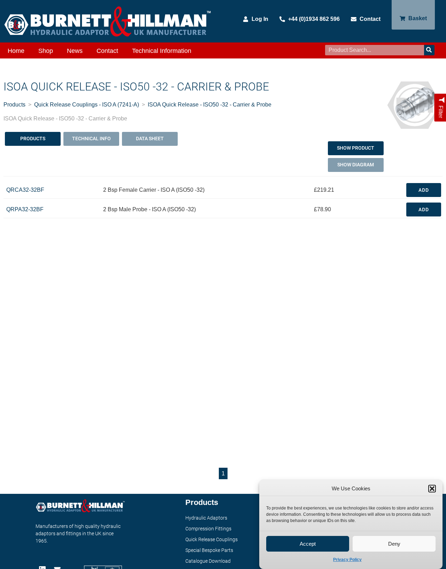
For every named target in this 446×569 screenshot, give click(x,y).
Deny (394, 544)
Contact (107, 50)
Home (16, 50)
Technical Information (161, 50)
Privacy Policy (347, 559)
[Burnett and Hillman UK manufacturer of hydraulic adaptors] (108, 21)
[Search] (429, 50)
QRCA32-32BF (25, 190)
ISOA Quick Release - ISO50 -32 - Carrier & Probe (209, 105)
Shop (45, 50)
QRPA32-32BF (25, 209)
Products (14, 105)
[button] (432, 488)
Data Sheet (150, 138)
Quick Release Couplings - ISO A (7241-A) (86, 105)
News (75, 50)
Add (423, 190)
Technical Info (91, 138)
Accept (308, 544)
